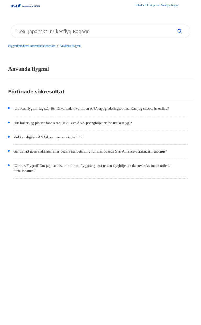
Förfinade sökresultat (36, 91)
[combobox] (90, 31)
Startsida (156, 5)
